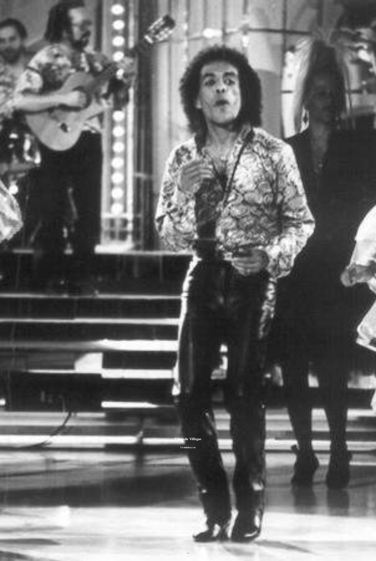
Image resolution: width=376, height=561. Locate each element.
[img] (188, 280)
